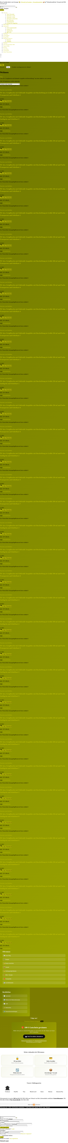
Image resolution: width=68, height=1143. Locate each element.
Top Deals (5, 34)
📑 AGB (6, 1003)
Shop (8, 67)
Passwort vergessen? (26, 1133)
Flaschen (5, 43)
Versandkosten (6, 107)
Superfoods (10, 30)
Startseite (2, 67)
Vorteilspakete (10, 21)
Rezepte (5, 47)
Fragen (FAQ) (6, 46)
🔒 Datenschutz (7, 1007)
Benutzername (4, 1120)
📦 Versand (6, 967)
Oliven (6, 25)
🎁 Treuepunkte (7, 978)
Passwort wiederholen (6, 1125)
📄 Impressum (7, 996)
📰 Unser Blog (7, 955)
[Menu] (0, 55)
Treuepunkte (6, 50)
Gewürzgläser (6, 35)
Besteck (9, 40)
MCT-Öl (9, 32)
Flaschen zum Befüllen (6, 90)
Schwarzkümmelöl (11, 28)
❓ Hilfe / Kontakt (8, 975)
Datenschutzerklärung (27, 1040)
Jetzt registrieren (4, 1127)
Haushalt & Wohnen (7, 38)
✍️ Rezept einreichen (9, 963)
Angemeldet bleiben (7, 1135)
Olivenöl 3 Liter (11, 17)
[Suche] (16, 7)
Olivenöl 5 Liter (11, 15)
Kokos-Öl (9, 29)
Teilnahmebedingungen (40, 1040)
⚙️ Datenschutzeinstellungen (10, 1011)
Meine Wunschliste (7, 52)
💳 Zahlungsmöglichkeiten (10, 971)
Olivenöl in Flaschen (12, 18)
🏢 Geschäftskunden (8, 982)
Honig (6, 37)
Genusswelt (5, 26)
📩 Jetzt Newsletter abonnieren (34, 1036)
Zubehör (9, 41)
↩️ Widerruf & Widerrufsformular (12, 999)
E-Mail (2, 1122)
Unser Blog (5, 49)
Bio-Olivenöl (10, 20)
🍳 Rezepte (6, 959)
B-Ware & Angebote (12, 23)
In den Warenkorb (7, 101)
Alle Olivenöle (10, 14)
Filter (1, 65)
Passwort (8, 1124)
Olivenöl (5, 12)
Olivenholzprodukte (9, 44)
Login (1, 1137)
